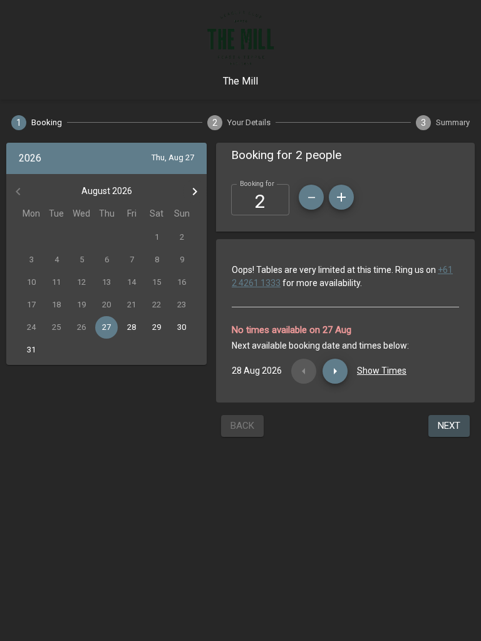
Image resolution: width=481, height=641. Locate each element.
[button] (345, 155)
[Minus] (311, 197)
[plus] (341, 197)
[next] (335, 371)
